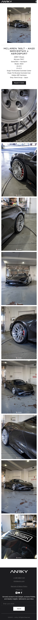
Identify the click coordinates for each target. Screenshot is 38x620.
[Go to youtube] (19, 593)
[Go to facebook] (21, 593)
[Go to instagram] (16, 593)
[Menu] (36, 1)
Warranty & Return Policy (19, 586)
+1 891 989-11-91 (19, 578)
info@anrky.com (19, 581)
